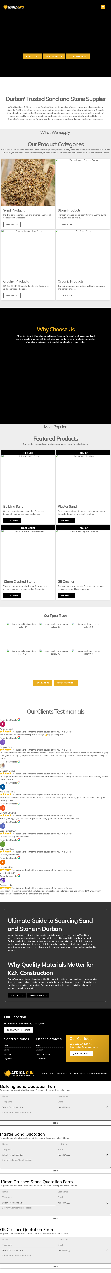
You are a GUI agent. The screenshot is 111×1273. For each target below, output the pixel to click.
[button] (103, 7)
